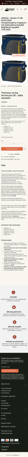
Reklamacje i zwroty (6, 431)
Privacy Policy (5, 446)
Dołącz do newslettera (10, 371)
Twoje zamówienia (6, 388)
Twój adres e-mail (5, 367)
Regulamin (4, 449)
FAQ (11, 3)
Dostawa (3, 400)
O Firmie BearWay (6, 413)
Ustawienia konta (6, 390)
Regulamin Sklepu (6, 423)
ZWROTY (24, 3)
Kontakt (3, 415)
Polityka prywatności (6, 433)
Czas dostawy (4, 403)
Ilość (2, 141)
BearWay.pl (3, 86)
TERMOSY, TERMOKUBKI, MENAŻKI (15, 86)
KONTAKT (17, 3)
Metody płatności (5, 405)
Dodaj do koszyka (12, 149)
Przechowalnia (5, 393)
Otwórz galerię (19, 55)
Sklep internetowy (12, 455)
